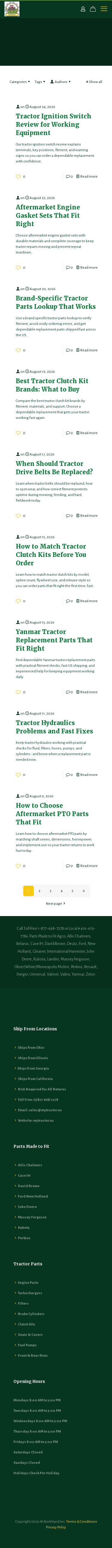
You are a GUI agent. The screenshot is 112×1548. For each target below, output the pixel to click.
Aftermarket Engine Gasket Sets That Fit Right (48, 216)
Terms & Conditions (81, 1522)
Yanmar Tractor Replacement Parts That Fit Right (54, 640)
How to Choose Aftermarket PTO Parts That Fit (52, 814)
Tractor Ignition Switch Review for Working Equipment (53, 124)
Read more (89, 177)
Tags (38, 82)
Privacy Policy (56, 1527)
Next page (54, 904)
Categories (18, 82)
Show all (95, 82)
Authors (61, 82)
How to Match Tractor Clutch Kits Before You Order (51, 555)
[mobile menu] (104, 9)
